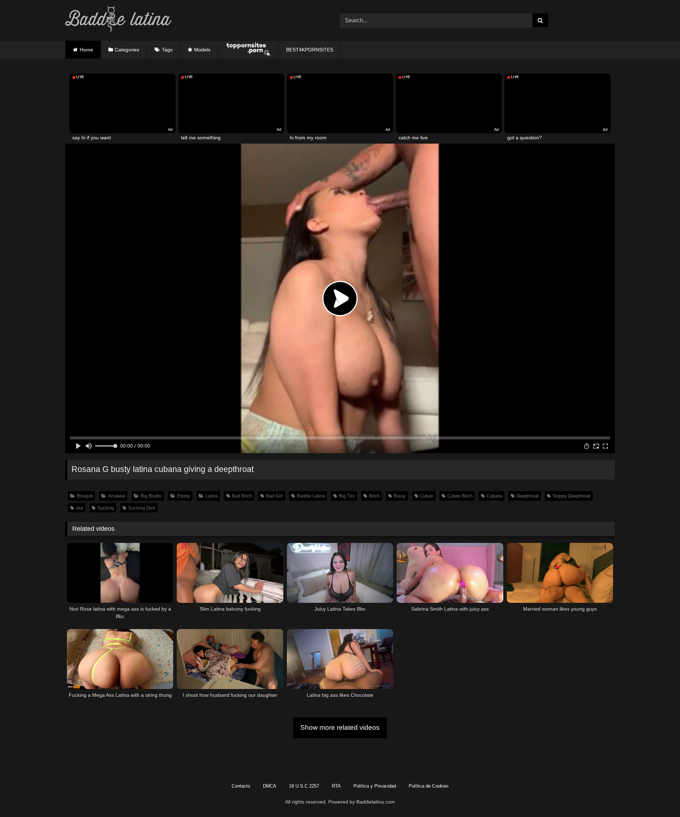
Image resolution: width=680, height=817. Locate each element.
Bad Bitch (242, 496)
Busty (400, 496)
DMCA (269, 786)
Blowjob (85, 496)
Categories (127, 49)
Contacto (241, 786)
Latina (211, 496)
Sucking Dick (141, 508)
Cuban (426, 496)
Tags (167, 49)
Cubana (494, 496)
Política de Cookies (429, 786)
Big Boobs (151, 496)
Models (202, 49)
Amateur (116, 496)
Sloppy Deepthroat (571, 496)
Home (86, 49)
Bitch (374, 496)
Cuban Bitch (459, 496)
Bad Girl (274, 496)
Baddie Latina (311, 496)
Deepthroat (527, 496)
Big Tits (347, 496)
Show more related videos (340, 727)
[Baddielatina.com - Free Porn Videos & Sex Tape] (118, 20)
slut (79, 508)
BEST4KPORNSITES (309, 49)
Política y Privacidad (374, 786)
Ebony (183, 496)
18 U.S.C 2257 (304, 786)
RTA (336, 786)
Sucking (105, 508)
